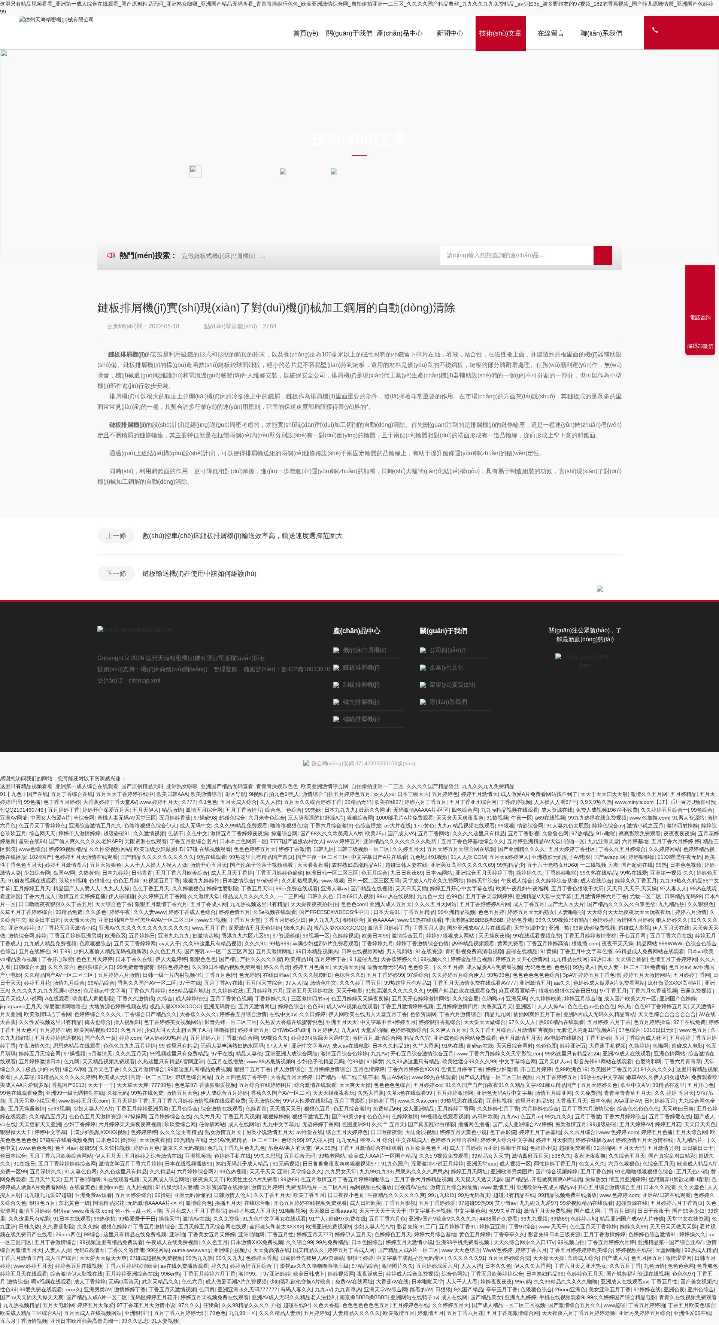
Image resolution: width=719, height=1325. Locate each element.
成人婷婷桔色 (191, 999)
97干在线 (190, 983)
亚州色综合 (701, 1289)
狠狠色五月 (317, 1109)
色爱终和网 (648, 1061)
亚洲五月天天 (341, 1022)
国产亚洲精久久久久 (521, 849)
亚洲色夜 (674, 1289)
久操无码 (117, 1093)
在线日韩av (276, 975)
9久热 (624, 1006)
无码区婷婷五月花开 (154, 1297)
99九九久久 (558, 1116)
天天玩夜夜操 (155, 1140)
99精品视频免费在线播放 (567, 1195)
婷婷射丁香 (381, 1101)
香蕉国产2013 (68, 1085)
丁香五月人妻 (428, 928)
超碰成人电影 (687, 1046)
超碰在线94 (32, 841)
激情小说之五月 (645, 826)
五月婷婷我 (317, 1313)
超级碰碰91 (116, 833)
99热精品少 (510, 865)
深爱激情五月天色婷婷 (254, 928)
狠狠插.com (585, 943)
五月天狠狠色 (105, 865)
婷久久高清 (277, 967)
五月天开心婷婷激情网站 (420, 999)
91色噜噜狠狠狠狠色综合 (644, 1171)
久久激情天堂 (203, 896)
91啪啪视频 (292, 1211)
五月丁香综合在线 (72, 794)
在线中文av (283, 1014)
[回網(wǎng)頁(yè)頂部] (700, 290)
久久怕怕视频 (114, 1148)
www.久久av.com (417, 1101)
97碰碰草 (268, 881)
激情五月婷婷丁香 (389, 928)
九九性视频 (139, 1187)
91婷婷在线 (647, 1289)
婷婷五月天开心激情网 (521, 959)
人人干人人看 (461, 1282)
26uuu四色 (68, 1234)
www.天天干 (553, 1227)
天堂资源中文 (530, 928)
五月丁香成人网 (208, 904)
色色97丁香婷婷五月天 (661, 1006)
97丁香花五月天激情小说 (66, 928)
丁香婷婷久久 (271, 999)
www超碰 (614, 1305)
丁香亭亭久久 (509, 1234)
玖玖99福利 (72, 881)
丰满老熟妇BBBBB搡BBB (474, 920)
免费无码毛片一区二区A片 (316, 1187)
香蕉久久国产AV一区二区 (147, 983)
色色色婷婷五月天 (255, 849)
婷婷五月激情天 (479, 794)
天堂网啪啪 (668, 1250)
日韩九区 (323, 849)
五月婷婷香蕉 (175, 818)
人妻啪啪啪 (571, 912)
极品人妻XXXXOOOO (339, 928)
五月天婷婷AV (635, 1124)
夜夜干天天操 (617, 943)
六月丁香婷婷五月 (556, 1077)
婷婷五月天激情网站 (646, 975)
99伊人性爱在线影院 (307, 1101)
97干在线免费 (689, 1022)
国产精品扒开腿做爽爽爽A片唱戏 (543, 1179)
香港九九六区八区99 (246, 936)
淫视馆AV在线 (411, 1187)
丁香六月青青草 (682, 1061)
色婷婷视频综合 (408, 1030)
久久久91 (255, 943)
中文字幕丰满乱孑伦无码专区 (410, 1258)
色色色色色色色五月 (365, 1305)
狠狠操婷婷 (276, 1116)
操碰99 (87, 1148)
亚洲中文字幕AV (310, 1046)
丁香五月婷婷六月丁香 (209, 1274)
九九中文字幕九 (281, 1124)
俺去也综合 (98, 1022)
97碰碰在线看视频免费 (66, 1140)
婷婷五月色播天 (311, 967)
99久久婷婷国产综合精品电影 (621, 1297)
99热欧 (313, 810)
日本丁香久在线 (134, 959)
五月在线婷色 (34, 951)
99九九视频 (534, 1219)
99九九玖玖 (441, 1195)
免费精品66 (386, 1109)
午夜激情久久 (34, 1046)
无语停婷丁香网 (320, 1124)
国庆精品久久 (308, 1250)
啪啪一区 (574, 841)
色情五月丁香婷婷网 (673, 959)
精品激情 (172, 810)
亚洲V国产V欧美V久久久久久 (442, 1219)
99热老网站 (331, 1156)
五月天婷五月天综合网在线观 (461, 849)
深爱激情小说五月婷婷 (437, 1164)
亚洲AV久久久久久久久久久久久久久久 (144, 928)
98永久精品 (297, 928)
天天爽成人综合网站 (165, 1179)
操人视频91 (127, 1022)
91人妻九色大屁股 (567, 826)
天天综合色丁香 (113, 904)
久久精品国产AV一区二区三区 (59, 975)
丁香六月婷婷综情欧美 (131, 1266)
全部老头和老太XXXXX (276, 1227)
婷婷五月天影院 (554, 1140)
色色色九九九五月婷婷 (129, 1046)
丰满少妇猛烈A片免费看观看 (325, 943)
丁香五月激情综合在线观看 (370, 1148)
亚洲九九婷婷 (520, 1297)
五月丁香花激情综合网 (512, 1313)
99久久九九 (229, 1258)
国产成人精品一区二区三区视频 (496, 1077)
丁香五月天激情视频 (172, 1289)
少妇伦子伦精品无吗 (320, 1061)
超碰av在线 (480, 1046)
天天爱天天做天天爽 (103, 1258)
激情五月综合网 (204, 810)
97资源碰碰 (286, 936)
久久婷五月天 (408, 849)
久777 (188, 802)
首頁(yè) (305, 33)
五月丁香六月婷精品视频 (423, 1179)
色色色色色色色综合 (536, 975)
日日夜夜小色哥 (346, 1195)
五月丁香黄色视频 (231, 999)
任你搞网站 (212, 1124)
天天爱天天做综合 (485, 1022)
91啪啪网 (604, 1148)
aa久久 (562, 983)
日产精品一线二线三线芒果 (346, 1077)
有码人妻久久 (296, 1289)
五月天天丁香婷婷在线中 (125, 794)
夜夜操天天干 (208, 1179)
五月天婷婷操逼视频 (58, 1038)
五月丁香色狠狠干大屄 (577, 888)
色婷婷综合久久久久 (97, 1014)
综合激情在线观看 (315, 1085)
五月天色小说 (692, 1171)
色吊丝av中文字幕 (105, 991)
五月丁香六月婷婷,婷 (675, 841)
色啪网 (660, 1046)
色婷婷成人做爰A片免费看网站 (609, 983)
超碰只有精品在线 (514, 1195)
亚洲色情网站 (669, 1054)
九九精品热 (671, 904)
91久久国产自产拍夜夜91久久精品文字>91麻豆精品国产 (511, 1085)
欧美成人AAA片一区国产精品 (382, 1156)
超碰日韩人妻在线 (406, 865)
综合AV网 (74, 1069)
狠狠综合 (353, 920)
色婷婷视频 (346, 936)
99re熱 (523, 1282)
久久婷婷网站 (664, 849)
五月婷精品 (683, 794)
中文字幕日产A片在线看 (379, 857)
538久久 (561, 1156)
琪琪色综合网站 (193, 1077)
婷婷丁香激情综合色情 (422, 943)
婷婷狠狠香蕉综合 (440, 1022)
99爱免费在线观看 (40, 1289)
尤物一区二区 (645, 896)
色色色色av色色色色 (591, 1006)
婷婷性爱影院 (222, 888)
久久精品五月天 (47, 1116)
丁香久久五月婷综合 (622, 849)
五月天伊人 (146, 810)
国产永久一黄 (100, 1038)
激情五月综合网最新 (453, 1187)
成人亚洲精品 (418, 1109)
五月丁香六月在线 (671, 936)
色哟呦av (492, 999)
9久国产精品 (468, 1289)
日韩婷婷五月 (660, 1101)
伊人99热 (325, 1148)
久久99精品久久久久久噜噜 (566, 1282)
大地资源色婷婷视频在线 (118, 1006)
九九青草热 (348, 1289)
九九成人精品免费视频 (50, 943)
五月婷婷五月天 (31, 888)
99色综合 (702, 810)
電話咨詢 (700, 317)
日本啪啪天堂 (427, 1282)
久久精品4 (162, 1171)
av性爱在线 (309, 1132)
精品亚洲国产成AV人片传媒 (632, 1219)
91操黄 (375, 1061)
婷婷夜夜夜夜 (496, 1282)
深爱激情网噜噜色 (65, 1006)
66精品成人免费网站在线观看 (649, 951)
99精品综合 (101, 983)
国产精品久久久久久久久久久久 (157, 857)
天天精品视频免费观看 (108, 1061)
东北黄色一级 (74, 1203)
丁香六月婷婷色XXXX (413, 1069)
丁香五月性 (280, 1234)
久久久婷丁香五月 (360, 983)
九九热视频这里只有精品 (259, 904)
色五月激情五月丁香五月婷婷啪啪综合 (346, 1179)
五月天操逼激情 (26, 1109)
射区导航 (235, 794)
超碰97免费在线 (347, 1219)
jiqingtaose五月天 (20, 1006)
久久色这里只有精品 (123, 1171)
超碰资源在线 (631, 1203)
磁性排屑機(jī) (361, 702)
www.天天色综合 (461, 1250)
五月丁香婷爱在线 (670, 1116)
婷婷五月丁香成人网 (350, 1250)
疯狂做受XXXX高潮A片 (674, 983)
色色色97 (683, 1274)
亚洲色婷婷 (21, 928)
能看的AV (421, 1289)
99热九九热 (199, 1258)
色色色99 (378, 1116)
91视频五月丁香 (161, 881)
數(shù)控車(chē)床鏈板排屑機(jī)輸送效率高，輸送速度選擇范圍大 (242, 536)
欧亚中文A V (635, 1085)
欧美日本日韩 (45, 920)
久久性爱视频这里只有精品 (50, 1022)
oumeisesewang (191, 1250)
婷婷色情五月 (234, 912)
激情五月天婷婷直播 (82, 896)
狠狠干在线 (514, 1148)
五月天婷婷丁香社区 (571, 849)
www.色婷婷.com (618, 1132)
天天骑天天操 (79, 920)
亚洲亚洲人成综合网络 (291, 1054)
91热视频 (497, 818)
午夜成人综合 (517, 881)
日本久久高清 (659, 1187)
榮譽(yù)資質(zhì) (452, 684)
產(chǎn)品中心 (400, 33)
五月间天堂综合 (264, 983)
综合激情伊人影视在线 (76, 1274)
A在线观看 (57, 999)
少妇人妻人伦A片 (93, 1109)
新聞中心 (450, 33)
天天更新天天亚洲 (40, 1124)
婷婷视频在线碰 (634, 1250)
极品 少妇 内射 (42, 1069)
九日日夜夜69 (407, 873)
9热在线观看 (211, 857)
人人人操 (471, 1266)
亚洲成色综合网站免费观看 (464, 1038)
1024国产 (40, 857)
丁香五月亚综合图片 (193, 841)
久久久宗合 (61, 967)
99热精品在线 (190, 1140)
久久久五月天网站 (435, 904)
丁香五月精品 (419, 912)
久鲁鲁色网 (555, 833)
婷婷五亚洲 (492, 1227)
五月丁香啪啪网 (82, 1179)
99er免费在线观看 (297, 888)
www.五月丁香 (208, 928)
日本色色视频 (685, 865)
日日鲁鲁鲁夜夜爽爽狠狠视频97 (340, 1164)
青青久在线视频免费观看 (688, 1297)
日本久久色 (498, 1266)
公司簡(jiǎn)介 (448, 650)
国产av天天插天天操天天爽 (31, 1297)
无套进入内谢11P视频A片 (586, 1030)
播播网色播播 (473, 1124)
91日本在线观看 (72, 1219)
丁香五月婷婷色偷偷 (279, 873)
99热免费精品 (332, 1242)
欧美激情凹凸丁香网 (47, 1014)
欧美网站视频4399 (96, 1030)
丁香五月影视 (400, 1203)
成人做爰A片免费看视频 (494, 967)
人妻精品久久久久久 (356, 1313)
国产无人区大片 (565, 904)
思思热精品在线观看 (76, 1046)
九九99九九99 (376, 1171)
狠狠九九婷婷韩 (201, 881)
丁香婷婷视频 (515, 802)
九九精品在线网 (569, 959)
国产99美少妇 (348, 1116)
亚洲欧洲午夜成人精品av (546, 1187)
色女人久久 (592, 1164)
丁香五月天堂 (257, 888)
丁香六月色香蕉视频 (653, 991)
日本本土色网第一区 (243, 841)
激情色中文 (323, 983)
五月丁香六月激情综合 (588, 1109)
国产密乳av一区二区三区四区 (218, 951)
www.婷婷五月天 (159, 802)
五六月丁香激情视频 (23, 1321)
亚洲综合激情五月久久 (95, 826)
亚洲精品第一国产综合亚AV (670, 1242)
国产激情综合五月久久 (574, 1305)
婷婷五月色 (146, 1148)
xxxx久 (73, 1289)
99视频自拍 (571, 1242)
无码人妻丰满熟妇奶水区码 (232, 1046)
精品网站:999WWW (659, 943)
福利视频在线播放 (371, 1187)
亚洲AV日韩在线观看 (666, 1195)
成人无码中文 (195, 826)
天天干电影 (349, 991)
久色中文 (196, 833)
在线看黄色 (82, 1187)
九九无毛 (346, 1140)
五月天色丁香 (103, 1069)
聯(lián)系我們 (601, 33)
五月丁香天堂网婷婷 (489, 896)
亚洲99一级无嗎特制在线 (75, 1093)
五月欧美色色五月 (426, 1148)
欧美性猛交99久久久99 (469, 1061)
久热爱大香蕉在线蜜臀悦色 (291, 1022)
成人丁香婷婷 (465, 1148)
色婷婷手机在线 (232, 1156)
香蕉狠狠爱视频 (217, 1085)
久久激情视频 (149, 833)
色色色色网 (681, 1266)
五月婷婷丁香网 (691, 975)
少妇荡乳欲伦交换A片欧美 (301, 1282)
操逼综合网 (284, 833)
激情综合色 (199, 1203)
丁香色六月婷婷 (147, 991)
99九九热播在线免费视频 (597, 818)
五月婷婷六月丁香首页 (676, 1203)
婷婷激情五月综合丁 (253, 1266)
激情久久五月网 (649, 794)
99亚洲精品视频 (456, 912)
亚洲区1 (525, 1006)
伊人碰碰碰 (122, 896)
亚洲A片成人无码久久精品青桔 (599, 1014)
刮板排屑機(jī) (361, 684)
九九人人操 (116, 888)
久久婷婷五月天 (450, 1305)
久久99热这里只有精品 (412, 1061)
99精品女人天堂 (490, 1156)
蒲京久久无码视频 (183, 1148)
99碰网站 (158, 1250)
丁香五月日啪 (619, 1211)
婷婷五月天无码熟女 (531, 912)
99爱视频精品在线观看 (586, 1203)
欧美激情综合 (206, 794)
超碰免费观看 (575, 1148)
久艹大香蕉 (426, 1046)
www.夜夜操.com (92, 1211)
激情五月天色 (182, 1093)
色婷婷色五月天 (392, 1234)
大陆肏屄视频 (421, 1132)
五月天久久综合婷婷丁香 (313, 802)
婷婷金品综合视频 (471, 959)
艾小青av (505, 1203)
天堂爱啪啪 (374, 1030)
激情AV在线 (196, 1219)
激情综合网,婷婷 (27, 936)
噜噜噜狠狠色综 (288, 826)
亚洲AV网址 (13, 818)
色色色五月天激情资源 (95, 1116)
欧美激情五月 (399, 1313)
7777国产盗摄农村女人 (297, 841)
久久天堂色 (691, 1187)
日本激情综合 (238, 881)
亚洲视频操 (198, 1156)
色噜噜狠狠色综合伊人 (150, 826)
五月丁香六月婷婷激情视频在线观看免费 (198, 1101)
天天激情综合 (264, 1101)
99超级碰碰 (602, 1124)
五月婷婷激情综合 (329, 1069)
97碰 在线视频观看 (208, 849)
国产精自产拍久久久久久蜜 (250, 959)
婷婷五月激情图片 (66, 865)
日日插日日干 (697, 1148)
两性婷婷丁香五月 (555, 1164)
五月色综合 (185, 1109)
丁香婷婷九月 (377, 943)
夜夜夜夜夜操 (679, 833)
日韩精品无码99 (683, 896)
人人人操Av (550, 1006)
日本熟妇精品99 (545, 1274)
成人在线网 (454, 1297)
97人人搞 (296, 983)
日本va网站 (439, 873)
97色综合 (629, 1030)
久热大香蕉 (371, 1093)
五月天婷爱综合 (133, 1195)
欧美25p (375, 833)
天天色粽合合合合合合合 (667, 1014)
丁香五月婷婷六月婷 (611, 1242)
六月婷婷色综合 (540, 1109)
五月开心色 (701, 1085)
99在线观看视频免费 (537, 936)
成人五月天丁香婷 (232, 873)
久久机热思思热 (300, 881)
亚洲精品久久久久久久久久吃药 (400, 841)
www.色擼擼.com (649, 818)
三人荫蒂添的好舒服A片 (316, 818)
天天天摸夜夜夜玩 (334, 1093)
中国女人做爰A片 (50, 818)
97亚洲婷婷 (276, 1274)
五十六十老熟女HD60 (552, 865)
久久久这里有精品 (181, 1132)
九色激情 (654, 1266)
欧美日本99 (375, 936)
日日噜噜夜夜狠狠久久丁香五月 (55, 904)
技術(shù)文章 (500, 33)
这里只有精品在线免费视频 (134, 1234)
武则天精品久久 (160, 1282)
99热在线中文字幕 (601, 1077)
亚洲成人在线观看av (624, 1282)
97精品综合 (365, 1266)
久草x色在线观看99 (410, 1093)
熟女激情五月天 (224, 1132)
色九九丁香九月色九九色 (236, 1148)
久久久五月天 (131, 1054)
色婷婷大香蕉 (261, 1258)
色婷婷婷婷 (144, 1132)
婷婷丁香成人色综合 (192, 912)
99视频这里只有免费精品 (179, 1054)
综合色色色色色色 (638, 1109)
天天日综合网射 (514, 1046)
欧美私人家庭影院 (93, 999)
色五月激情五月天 (520, 1038)
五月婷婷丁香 (63, 810)
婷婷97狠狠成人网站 (451, 936)
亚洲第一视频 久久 (672, 873)
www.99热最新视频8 (270, 1061)
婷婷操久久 (692, 1234)
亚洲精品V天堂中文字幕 (543, 896)
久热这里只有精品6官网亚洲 (171, 1061)
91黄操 (548, 951)
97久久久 (189, 1305)
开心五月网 (633, 936)
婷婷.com (130, 1038)
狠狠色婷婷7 (115, 1227)
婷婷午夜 (119, 912)
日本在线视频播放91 (189, 1164)
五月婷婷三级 (55, 1030)
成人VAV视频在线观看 (352, 1006)
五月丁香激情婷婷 (604, 1234)
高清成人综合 (583, 1258)
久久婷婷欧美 (545, 999)
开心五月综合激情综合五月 (422, 1054)
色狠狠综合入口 (95, 967)
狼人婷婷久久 (672, 920)
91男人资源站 (688, 818)
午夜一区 (521, 818)
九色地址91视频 (429, 857)
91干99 (61, 951)
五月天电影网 (58, 1305)
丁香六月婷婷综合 (625, 1116)
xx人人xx (383, 794)
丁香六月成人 (39, 896)
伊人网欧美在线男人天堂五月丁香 (367, 1014)
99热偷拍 (104, 1219)
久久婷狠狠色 (188, 888)
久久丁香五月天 (272, 1195)
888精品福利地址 (189, 991)
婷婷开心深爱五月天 (106, 810)
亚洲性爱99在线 (692, 1313)
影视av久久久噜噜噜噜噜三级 (314, 1266)
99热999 (279, 943)
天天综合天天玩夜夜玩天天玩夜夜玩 (629, 912)
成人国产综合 (60, 1258)
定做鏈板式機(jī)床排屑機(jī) (218, 256)
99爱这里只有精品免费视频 (199, 1069)
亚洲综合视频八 (231, 1250)
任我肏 (211, 1305)
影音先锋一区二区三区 (230, 1022)
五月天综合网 (691, 1132)
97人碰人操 (319, 1140)
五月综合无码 (299, 1156)
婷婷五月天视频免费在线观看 (214, 1297)
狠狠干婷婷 (360, 1258)
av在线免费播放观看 (184, 1266)
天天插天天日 (285, 1109)
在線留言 (550, 33)
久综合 (165, 999)
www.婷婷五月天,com (83, 1101)
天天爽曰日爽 (678, 1109)
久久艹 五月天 (388, 1124)
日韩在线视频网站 (362, 951)
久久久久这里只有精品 (478, 833)
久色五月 (131, 1030)
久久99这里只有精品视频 (212, 943)
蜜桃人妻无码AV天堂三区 (126, 818)
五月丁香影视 (523, 833)
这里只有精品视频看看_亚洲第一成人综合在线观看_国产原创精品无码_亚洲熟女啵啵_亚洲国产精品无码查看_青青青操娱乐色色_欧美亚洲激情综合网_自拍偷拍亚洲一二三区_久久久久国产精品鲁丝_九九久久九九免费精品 (257, 786)
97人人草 (277, 1046)
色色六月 (192, 1282)
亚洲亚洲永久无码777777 (247, 1289)
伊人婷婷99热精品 (165, 1038)
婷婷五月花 (37, 983)
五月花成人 (178, 1211)
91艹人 (317, 1219)
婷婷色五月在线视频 (78, 1266)
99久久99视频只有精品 (562, 920)
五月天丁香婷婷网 (135, 943)
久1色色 (207, 802)
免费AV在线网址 (354, 1282)
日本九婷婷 (115, 873)
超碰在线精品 (521, 951)
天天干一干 (101, 1085)
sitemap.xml (144, 680)
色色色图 (546, 1046)
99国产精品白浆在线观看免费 (461, 991)
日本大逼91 (386, 912)
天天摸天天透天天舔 (478, 1179)
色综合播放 (368, 826)
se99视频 (59, 1109)
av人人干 (169, 943)
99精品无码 (358, 802)
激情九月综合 (69, 983)
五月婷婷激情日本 (40, 1061)
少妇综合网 (37, 873)
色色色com (354, 904)
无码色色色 (538, 967)
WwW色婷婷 (497, 1250)
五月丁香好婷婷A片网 (484, 904)
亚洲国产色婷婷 (677, 999)
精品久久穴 (417, 1038)
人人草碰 (23, 1077)
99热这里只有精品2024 (572, 1054)
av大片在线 (397, 826)
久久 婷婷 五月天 (674, 1093)
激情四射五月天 (530, 1156)
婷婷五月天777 (314, 1234)
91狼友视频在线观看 (32, 881)
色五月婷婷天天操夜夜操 (360, 999)
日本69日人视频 (355, 896)
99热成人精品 (701, 1250)
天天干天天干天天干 (382, 1211)
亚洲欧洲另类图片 (512, 1171)
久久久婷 (87, 1227)
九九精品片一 (692, 1140)
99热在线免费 (147, 1093)
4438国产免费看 (498, 1219)
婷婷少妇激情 (501, 1069)
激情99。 (249, 1274)
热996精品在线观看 (561, 1022)
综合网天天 (42, 833)
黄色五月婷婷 (475, 1234)
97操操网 (135, 1116)
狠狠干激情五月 (310, 1116)
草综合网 (83, 818)
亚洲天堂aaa (482, 1164)
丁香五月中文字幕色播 (586, 951)
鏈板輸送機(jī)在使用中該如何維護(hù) (199, 573)
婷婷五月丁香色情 (599, 975)
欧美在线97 (387, 802)
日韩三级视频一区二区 (363, 849)
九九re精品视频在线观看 (509, 810)
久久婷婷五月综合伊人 (458, 975)
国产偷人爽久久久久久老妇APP (85, 841)
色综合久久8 (349, 975)
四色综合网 (465, 810)
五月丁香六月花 (465, 1313)
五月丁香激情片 (243, 810)
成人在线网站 (244, 1124)
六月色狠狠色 (624, 1164)
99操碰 (163, 1195)
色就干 (175, 833)
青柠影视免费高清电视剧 (474, 951)
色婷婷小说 (543, 1148)
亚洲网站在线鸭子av (414, 1297)
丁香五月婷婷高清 (547, 943)
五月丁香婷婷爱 (437, 1203)
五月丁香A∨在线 (223, 983)
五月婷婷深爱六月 (437, 1266)
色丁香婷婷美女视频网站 (172, 1022)
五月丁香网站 (433, 833)
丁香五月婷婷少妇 (285, 920)
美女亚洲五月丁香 (610, 1289)
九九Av (509, 1116)
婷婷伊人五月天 (353, 1234)
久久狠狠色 (701, 904)
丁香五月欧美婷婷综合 (497, 1274)
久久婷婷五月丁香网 (161, 896)
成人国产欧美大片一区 (630, 999)
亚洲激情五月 (535, 983)
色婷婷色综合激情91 (652, 1234)
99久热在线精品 (598, 873)
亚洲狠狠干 (138, 1313)
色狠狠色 (99, 881)
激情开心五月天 (208, 865)
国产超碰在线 (637, 865)
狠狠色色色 (203, 959)
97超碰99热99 (475, 1203)
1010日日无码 (659, 1030)
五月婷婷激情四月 (457, 1006)
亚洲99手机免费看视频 (463, 1242)
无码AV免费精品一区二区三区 (243, 1140)
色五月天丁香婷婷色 (42, 826)
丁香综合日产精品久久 (150, 1014)
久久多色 (95, 912)
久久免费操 (588, 1093)
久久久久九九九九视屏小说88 (46, 991)
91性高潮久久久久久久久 (394, 991)
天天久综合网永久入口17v (524, 1242)
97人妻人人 (673, 888)
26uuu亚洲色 (570, 1289)
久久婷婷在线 (227, 991)
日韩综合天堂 (29, 967)
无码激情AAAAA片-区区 (421, 810)
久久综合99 (299, 1242)
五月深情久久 (45, 1171)
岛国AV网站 (395, 1077)
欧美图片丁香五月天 (614, 1069)
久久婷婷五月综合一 (664, 810)
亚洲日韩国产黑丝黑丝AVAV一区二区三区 (146, 920)
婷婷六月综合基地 (435, 1234)
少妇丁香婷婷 (79, 1124)
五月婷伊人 (325, 1030)
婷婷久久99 (633, 1227)
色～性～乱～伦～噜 (138, 1211)
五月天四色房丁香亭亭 (241, 1077)
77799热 (161, 1085)
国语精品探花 (108, 1203)
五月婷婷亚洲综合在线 (132, 1274)
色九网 (71, 1061)
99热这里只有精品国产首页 (261, 857)
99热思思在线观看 (461, 1101)
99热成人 (584, 967)
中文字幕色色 (470, 1211)
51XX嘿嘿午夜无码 (680, 857)
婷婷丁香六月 (531, 1250)
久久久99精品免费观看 (240, 826)
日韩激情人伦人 (232, 1195)
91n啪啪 (606, 833)
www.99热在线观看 (419, 920)
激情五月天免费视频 (547, 1211)
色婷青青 (256, 1109)
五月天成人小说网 (21, 999)
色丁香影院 (503, 1132)
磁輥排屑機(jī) (361, 719)
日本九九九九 (340, 810)
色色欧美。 (421, 967)
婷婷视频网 (341, 1274)
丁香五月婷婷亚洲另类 (75, 936)
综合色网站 (455, 1274)
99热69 (289, 1179)
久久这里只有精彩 (29, 1219)
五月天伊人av (555, 1061)
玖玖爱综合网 (180, 1124)
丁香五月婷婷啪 (646, 1305)
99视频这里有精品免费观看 (111, 1242)
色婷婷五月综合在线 (453, 1140)
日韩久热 (29, 1227)
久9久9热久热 (596, 802)
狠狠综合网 (360, 818)
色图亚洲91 (355, 1124)
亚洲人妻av (334, 888)
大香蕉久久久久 (198, 1014)
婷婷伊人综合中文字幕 (506, 1140)
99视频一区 (316, 936)
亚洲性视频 (499, 1101)
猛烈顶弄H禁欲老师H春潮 (679, 1179)
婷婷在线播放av (594, 1140)
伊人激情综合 (289, 1069)
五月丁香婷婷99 (385, 975)
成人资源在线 (557, 810)
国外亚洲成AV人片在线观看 (479, 928)
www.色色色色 (35, 1148)
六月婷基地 (635, 841)
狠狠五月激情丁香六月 (161, 904)
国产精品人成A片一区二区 (408, 1250)
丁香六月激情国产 (21, 1258)
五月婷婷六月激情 (119, 975)
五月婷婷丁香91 (457, 1227)
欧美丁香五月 (309, 1195)
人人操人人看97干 (555, 802)
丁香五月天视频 (241, 1116)
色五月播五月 (646, 1258)
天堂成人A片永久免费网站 (433, 881)
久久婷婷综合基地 (556, 881)
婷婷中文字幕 (50, 1132)
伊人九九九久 (324, 920)
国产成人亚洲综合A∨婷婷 (522, 1124)
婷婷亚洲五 (573, 1046)
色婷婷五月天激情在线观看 (86, 857)
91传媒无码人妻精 (176, 1187)
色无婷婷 (249, 975)
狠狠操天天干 (15, 1132)
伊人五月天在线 (671, 928)
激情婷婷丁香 (130, 1289)
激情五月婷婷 (267, 1187)
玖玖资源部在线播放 (224, 1187)
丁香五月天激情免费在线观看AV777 (474, 983)
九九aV (349, 1030)
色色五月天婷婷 (94, 959)
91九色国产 (394, 1164)
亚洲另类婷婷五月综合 (644, 1313)
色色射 (562, 967)
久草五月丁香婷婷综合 (26, 912)
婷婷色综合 (291, 1006)
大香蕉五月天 (497, 1006)
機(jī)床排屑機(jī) (364, 650)
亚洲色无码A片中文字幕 (504, 1093)
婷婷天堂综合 (482, 881)
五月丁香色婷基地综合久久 (472, 841)
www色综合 (32, 849)
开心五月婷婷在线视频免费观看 (310, 1203)
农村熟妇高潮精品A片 (357, 865)
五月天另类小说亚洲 (31, 1101)
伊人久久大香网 (532, 1266)
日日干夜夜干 (653, 1211)
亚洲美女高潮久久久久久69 (462, 865)
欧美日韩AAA (172, 794)
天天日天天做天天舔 (673, 1227)
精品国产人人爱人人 (76, 888)
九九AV (379, 1054)
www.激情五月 (497, 1187)
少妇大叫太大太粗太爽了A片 (178, 1030)
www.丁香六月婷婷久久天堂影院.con (499, 1054)
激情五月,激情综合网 (376, 1038)
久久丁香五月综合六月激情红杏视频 (511, 1030)
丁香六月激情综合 (460, 1014)
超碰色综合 (232, 818)
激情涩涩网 (678, 1258)
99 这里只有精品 (178, 1046)
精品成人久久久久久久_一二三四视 (263, 896)
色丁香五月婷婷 (61, 802)
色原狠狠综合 (95, 943)
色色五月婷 (126, 881)
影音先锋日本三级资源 (554, 1234)
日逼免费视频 (696, 991)
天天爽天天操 (355, 1085)
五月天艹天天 (45, 1179)
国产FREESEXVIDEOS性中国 (334, 912)
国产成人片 (615, 1258)
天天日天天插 (411, 888)
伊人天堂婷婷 (171, 959)
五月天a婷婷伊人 (509, 857)
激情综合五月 (407, 936)
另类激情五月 (570, 1124)
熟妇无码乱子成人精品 (243, 1164)
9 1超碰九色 (363, 959)
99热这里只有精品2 (407, 983)
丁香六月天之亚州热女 (580, 1266)
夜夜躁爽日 (370, 1274)
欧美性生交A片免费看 (252, 1179)
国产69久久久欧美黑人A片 (331, 833)
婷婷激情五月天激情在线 (644, 1140)
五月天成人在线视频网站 (93, 1313)
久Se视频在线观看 (274, 912)
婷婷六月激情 (691, 912)
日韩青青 (141, 873)
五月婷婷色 (445, 794)
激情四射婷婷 (682, 826)
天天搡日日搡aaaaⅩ (332, 1211)
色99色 (454, 896)
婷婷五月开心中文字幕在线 (461, 888)
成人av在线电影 (350, 1046)
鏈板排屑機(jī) (361, 667)
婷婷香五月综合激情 (243, 1014)
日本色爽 (600, 1101)
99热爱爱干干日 (137, 1219)
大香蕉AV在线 (392, 1282)
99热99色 (498, 975)
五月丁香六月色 (387, 1219)
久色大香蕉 (326, 1305)
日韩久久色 (320, 896)
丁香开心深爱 (57, 959)
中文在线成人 (411, 1140)
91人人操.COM (468, 857)
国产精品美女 (486, 1297)
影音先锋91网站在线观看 (603, 1061)
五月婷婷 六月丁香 (609, 1022)
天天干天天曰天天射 (604, 794)
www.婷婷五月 (343, 841)
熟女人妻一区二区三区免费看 (632, 967)
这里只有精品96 (534, 1101)
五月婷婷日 (142, 936)
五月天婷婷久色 (599, 1085)
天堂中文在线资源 (688, 1219)
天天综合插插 (631, 959)
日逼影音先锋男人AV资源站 (312, 1258)
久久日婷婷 (312, 1014)
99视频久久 (434, 959)
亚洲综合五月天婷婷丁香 (484, 873)
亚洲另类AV (97, 1289)
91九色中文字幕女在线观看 (274, 1219)
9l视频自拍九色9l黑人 (274, 794)
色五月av (679, 967)
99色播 (32, 802)
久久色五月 (214, 1242)
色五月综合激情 (351, 1109)
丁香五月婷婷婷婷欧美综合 (581, 1250)
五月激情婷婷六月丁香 (600, 896)
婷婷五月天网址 (469, 1171)
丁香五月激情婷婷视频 (407, 1006)
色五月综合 (374, 873)
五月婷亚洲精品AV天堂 (534, 841)
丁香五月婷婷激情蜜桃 (590, 936)
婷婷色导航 (519, 920)
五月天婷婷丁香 (130, 1101)
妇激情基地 (205, 936)
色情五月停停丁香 (462, 1069)
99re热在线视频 (395, 896)
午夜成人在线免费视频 (172, 1242)
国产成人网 (587, 1211)
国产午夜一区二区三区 (322, 857)
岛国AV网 (64, 873)
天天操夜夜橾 (494, 936)
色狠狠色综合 (536, 1289)
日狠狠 (443, 1289)
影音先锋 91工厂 (416, 1227)
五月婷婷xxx (427, 1085)
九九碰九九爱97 (538, 1203)
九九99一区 (242, 1313)
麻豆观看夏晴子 (517, 991)
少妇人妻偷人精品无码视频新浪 (110, 951)
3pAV (569, 975)
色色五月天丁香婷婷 (593, 1227)
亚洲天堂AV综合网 (385, 1289)
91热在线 (453, 1046)
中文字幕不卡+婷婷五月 (388, 1022)
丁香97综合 (522, 1227)
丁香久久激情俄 (135, 999)
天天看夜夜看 (313, 865)
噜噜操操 (224, 1030)
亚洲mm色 (110, 1187)
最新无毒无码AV (386, 967)
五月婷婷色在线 (410, 1305)
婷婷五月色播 (657, 1132)
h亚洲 (491, 1148)
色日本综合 (13, 1156)
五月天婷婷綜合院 (509, 1258)
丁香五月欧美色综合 (691, 1305)
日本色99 (107, 1140)
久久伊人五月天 (448, 1030)
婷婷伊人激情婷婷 (79, 833)
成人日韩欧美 (365, 1203)
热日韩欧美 (485, 1116)
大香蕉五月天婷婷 (291, 1077)
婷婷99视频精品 (67, 849)
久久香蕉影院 (58, 1227)
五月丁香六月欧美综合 (181, 873)
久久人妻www (149, 912)
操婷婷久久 (529, 873)
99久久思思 (267, 1156)
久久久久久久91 (466, 1258)
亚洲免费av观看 (93, 1195)
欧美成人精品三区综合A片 (30, 1313)
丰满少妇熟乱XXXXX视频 (98, 1132)
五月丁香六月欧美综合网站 (60, 1156)
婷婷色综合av (608, 826)
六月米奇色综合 (266, 818)
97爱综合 (418, 975)
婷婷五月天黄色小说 (463, 1132)
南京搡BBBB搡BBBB (364, 1297)
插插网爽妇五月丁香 (537, 1014)
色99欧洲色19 (571, 1069)
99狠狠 (506, 826)
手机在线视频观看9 (561, 1297)
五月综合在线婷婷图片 (265, 1085)
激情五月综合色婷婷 (344, 1054)
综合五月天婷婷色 (347, 1132)
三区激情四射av (309, 999)
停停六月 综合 (376, 1140)
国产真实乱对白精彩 (431, 1124)
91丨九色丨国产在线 (24, 794)
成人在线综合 (596, 881)
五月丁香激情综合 (55, 1242)
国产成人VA (401, 833)
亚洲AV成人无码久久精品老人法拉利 (294, 1297)
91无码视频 (286, 1164)
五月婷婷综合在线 (170, 1116)
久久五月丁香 (625, 1266)
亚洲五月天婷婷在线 (309, 991)
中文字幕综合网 (517, 1061)
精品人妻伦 (249, 1054)
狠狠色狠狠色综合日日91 (568, 991)
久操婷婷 (639, 1046)
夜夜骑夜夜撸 (590, 1156)
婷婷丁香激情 (294, 849)
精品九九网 (497, 1014)
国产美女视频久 (698, 1282)
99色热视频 (232, 1171)
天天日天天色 (700, 1124)
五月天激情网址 (274, 951)
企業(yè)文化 (447, 667)
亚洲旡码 (516, 999)
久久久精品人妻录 (280, 1313)
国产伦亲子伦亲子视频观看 (262, 865)
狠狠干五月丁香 (252, 1069)
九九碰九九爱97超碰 (48, 1195)
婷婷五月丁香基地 (540, 1132)
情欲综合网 (530, 826)
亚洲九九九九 (173, 936)
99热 (661, 865)
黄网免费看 (510, 943)
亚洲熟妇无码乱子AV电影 (561, 857)
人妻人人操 (58, 1250)
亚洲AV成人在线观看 (627, 1054)
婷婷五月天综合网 (40, 1054)
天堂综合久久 (306, 1171)
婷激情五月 (431, 1313)
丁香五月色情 (220, 975)
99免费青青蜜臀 (135, 967)
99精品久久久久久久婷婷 (66, 1077)
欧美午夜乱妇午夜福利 (522, 888)
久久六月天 (207, 1116)
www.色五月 (693, 1030)
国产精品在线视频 (371, 888)
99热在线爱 (633, 873)
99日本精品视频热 (316, 951)
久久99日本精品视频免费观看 (226, 967)
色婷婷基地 (584, 1219)
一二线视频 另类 (599, 865)
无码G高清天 (89, 1250)
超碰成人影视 (634, 928)
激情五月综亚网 (553, 1093)
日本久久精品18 (391, 1046)
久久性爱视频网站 (110, 849)
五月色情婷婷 (369, 1069)
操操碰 (128, 1140)
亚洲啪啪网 (251, 1234)
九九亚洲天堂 (603, 841)
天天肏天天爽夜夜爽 (459, 818)
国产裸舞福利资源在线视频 (637, 1274)
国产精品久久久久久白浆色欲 (621, 904)
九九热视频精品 (21, 1305)
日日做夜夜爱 (386, 1132)
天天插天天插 (348, 967)
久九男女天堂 (341, 1171)
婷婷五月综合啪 (582, 999)
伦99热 (355, 1061)
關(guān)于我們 (349, 33)
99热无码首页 (474, 1195)
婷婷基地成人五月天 (252, 1211)
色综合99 (292, 1140)
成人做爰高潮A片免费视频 (236, 1282)
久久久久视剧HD (311, 975)
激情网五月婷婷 (634, 920)
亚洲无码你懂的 (192, 1195)
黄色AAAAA (380, 920)
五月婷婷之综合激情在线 (153, 1156)
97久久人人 (522, 1022)
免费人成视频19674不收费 (607, 810)
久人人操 (270, 802)
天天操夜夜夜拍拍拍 (314, 904)
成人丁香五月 (528, 904)
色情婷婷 (602, 920)
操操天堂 (169, 1219)
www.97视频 (211, 920)
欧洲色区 (115, 936)
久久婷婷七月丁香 (498, 1109)
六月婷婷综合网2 (196, 1171)
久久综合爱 (465, 999)
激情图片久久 (397, 1266)
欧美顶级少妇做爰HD (158, 849)
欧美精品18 (298, 959)
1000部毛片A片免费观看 (404, 818)
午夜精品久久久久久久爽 (396, 1195)
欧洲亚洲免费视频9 (328, 1227)
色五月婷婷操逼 (652, 1022)
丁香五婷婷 (598, 1038)
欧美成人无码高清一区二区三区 (135, 1077)
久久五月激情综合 (143, 1069)
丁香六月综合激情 (331, 826)
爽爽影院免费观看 (640, 833)
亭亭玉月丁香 (502, 1289)
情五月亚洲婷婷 (627, 1179)
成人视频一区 (515, 1164)
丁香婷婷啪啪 (561, 873)
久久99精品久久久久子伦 (251, 1305)
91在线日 (24, 1164)
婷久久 (219, 1266)
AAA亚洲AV (627, 1101)
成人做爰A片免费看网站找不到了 (539, 794)
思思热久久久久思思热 (421, 1171)
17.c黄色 (424, 826)
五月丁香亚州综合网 (473, 802)
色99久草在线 (505, 1211)
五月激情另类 (663, 1148)
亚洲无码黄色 (219, 1006)
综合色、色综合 (283, 810)
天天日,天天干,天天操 (632, 888)
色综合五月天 (658, 1164)
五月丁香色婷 (596, 1171)
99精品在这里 (668, 1085)
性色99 (8, 1289)
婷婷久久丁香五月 (636, 881)
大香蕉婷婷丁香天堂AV (110, 802)
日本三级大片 (413, 794)
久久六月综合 (579, 1132)
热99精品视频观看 (473, 943)
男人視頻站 (399, 951)
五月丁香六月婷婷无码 (180, 1313)
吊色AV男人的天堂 (289, 1148)
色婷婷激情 (405, 1116)
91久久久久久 (657, 1069)
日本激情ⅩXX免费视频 (257, 1242)
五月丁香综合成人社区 (640, 1038)
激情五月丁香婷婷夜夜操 (239, 833)
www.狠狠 (332, 881)
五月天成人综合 (238, 802)
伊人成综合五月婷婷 (224, 1093)
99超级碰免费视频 (594, 928)
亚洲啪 (177, 1234)
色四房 (207, 1289)
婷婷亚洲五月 (253, 1030)
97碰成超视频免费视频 (156, 1258)
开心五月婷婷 (536, 1069)
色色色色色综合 (392, 1085)
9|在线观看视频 (121, 1179)
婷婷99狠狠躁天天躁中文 (320, 1038)
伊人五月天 (108, 1156)
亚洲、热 (559, 928)
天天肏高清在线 (271, 1250)
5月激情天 (100, 1054)
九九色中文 (430, 896)
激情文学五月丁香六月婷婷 (130, 1164)
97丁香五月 (613, 991)
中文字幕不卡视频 (430, 1211)
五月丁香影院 (349, 1101)
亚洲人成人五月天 (391, 904)
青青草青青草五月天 (627, 1093)
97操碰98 (205, 818)
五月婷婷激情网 (455, 1093)
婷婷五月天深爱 (95, 1305)
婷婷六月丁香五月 (425, 802)
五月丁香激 (588, 1116)
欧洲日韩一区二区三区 (332, 873)
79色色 (217, 1313)
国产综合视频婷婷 (556, 1171)
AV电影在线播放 (563, 1038)
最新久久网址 (374, 810)
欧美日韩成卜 (309, 1274)
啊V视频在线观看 (51, 1282)
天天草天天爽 (132, 1085)
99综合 (92, 1234)
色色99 (315, 1006)
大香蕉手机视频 (607, 1046)
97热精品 (582, 833)
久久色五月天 (165, 951)
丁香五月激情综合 (154, 1227)
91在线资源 (428, 951)
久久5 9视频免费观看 (443, 1156)
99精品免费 (68, 912)
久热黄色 (88, 873)
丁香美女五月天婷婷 (211, 1234)
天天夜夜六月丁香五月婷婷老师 (578, 1313)
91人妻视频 (164, 1321)
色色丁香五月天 (151, 888)
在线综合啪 (257, 1203)
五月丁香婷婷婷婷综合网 (67, 1164)
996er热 (170, 1274)
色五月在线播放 (225, 1061)
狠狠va (61, 1211)
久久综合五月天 (627, 1156)
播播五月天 (228, 1203)
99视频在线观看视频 (445, 1116)
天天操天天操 (548, 1258)
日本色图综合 (367, 1242)
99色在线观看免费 (21, 1093)
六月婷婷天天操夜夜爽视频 (129, 1124)
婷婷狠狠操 (641, 857)
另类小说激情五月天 (269, 1132)
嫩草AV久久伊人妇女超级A (657, 1077)
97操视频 (74, 1054)
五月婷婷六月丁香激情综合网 (224, 1038)
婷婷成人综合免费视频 (412, 1274)
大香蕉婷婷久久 (399, 959)
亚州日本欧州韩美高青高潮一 (84, 1321)
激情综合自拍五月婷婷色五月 (336, 794)
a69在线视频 (550, 818)
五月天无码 (631, 1148)
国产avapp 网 (609, 857)
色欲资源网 (423, 1014)
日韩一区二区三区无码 (373, 881)
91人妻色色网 (80, 1171)
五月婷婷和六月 (264, 991)
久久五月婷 (450, 967)
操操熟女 (595, 1179)
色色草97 (185, 1085)
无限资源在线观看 (146, 841)
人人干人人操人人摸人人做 (155, 865)
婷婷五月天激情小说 (409, 1242)
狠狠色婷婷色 (173, 967)
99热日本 (601, 959)
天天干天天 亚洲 (268, 1171)
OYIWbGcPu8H (290, 1030)
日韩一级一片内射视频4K (172, 975)
